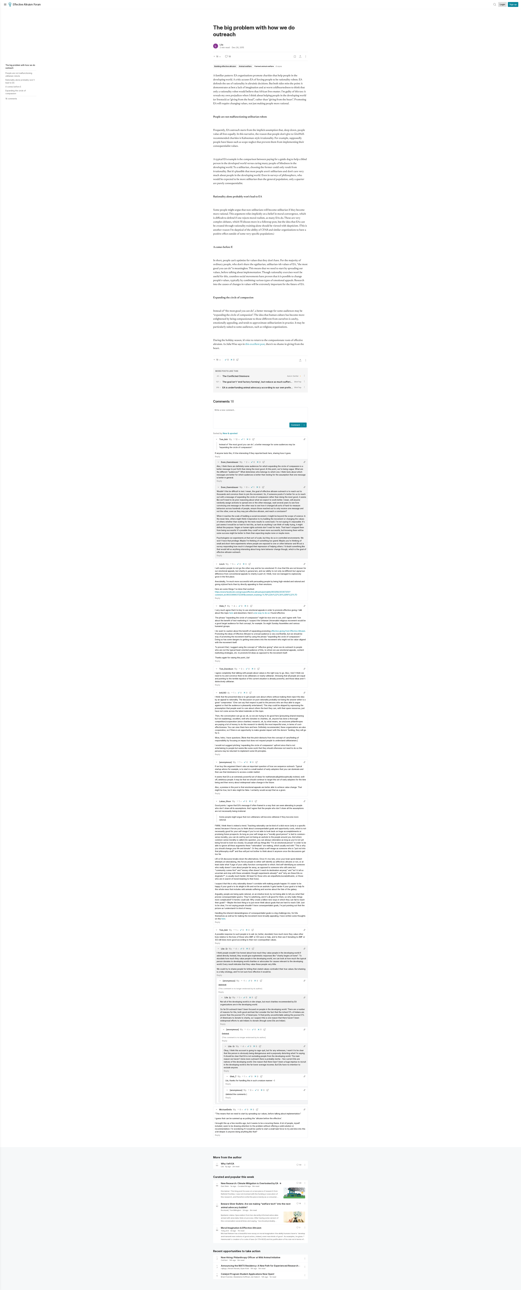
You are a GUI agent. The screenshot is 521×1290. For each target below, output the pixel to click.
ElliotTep (297, 382)
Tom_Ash (223, 439)
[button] (216, 439)
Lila (221, 44)
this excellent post (255, 344)
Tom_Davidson (226, 669)
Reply (217, 456)
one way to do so (262, 613)
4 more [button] (279, 66)
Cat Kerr (224, 1260)
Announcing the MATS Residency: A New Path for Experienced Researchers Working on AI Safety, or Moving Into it (282, 1265)
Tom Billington (235, 1210)
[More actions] (306, 56)
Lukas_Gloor (225, 801)
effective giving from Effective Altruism (288, 631)
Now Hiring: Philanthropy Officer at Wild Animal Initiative (250, 1257)
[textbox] (260, 415)
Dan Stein (225, 1186)
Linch (222, 564)
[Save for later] (295, 56)
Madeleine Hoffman (242, 1277)
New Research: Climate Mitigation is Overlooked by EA (250, 1183)
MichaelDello (225, 1109)
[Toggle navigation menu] (5, 4)
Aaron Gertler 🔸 (294, 376)
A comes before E (13, 87)
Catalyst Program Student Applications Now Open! (247, 1274)
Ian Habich (255, 1277)
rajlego (224, 1268)
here (231, 613)
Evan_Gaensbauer (229, 462)
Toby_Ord (225, 1231)
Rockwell (224, 1210)
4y (228, 693)
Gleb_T (222, 606)
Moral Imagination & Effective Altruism (241, 1227)
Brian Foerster (227, 1277)
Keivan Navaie (234, 1268)
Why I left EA (227, 1163)
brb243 (222, 693)
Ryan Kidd (245, 1268)
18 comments (11, 98)
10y (230, 439)
